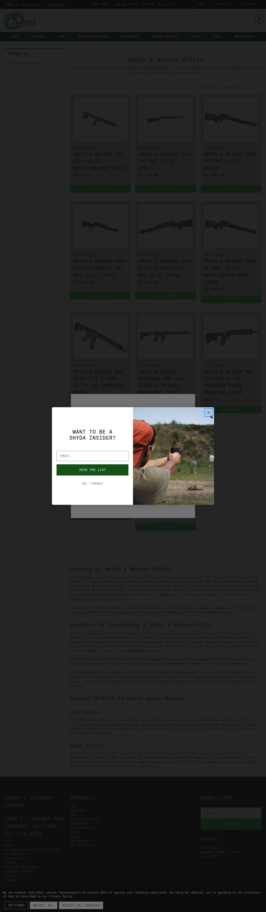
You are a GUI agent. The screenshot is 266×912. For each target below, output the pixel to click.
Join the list (92, 470)
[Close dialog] (208, 412)
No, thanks (92, 483)
